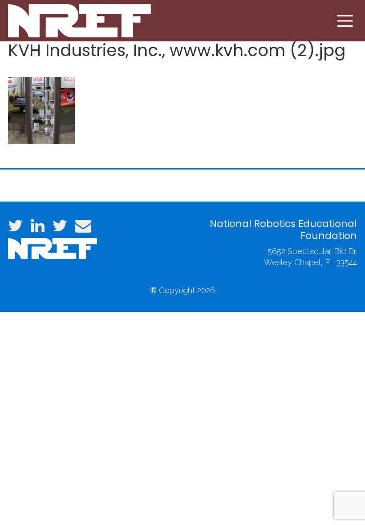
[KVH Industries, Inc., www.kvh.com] (41, 109)
